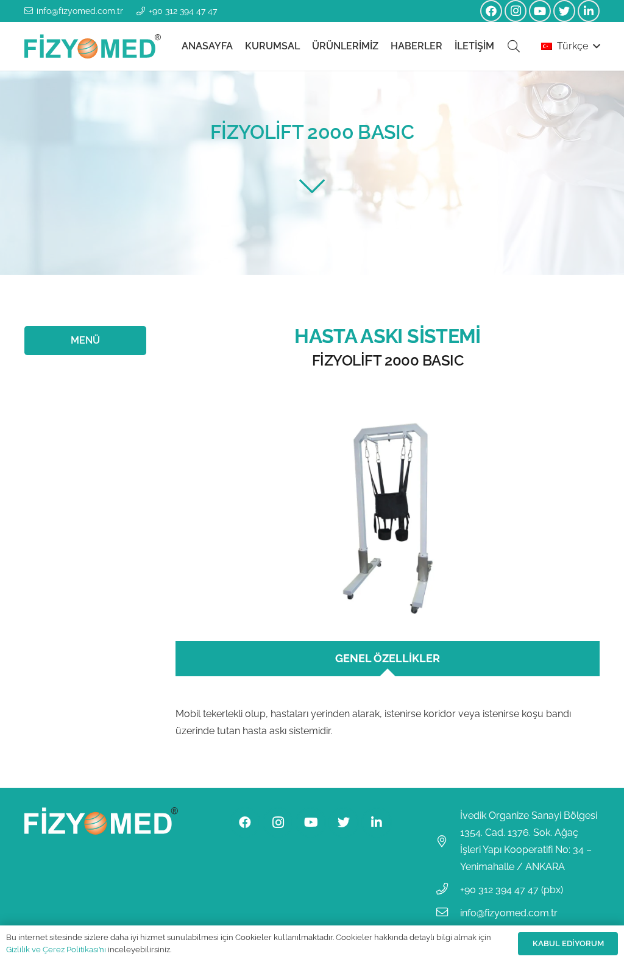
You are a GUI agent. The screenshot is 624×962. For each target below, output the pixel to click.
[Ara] (513, 46)
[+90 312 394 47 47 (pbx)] (448, 890)
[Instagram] (515, 11)
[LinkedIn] (589, 11)
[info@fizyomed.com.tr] (448, 913)
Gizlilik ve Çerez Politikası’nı (56, 949)
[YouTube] (540, 11)
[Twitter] (564, 11)
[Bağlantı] (92, 46)
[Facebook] (491, 11)
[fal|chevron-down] (312, 186)
